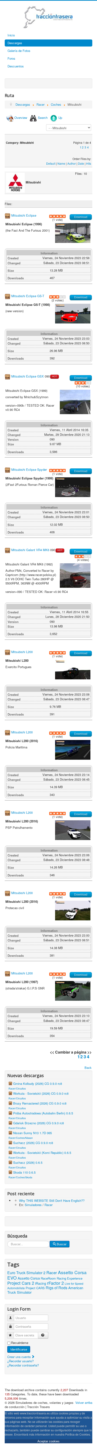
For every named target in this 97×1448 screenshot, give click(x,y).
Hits (88, 163)
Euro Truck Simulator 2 (26, 1272)
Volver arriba (83, 1402)
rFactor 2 (55, 1283)
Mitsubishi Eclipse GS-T (27, 296)
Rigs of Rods (56, 1287)
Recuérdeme (19, 1343)
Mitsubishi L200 (22, 652)
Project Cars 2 (20, 1283)
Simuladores (33, 1205)
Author (71, 163)
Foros (11, 58)
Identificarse (18, 1349)
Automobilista (16, 1288)
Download (80, 217)
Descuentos (16, 66)
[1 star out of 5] (51, 216)
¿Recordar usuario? (20, 1361)
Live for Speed (74, 1283)
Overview (20, 117)
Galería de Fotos (19, 50)
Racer (48, 1205)
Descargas (15, 43)
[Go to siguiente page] (89, 147)
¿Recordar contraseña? (23, 1365)
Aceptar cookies (48, 1441)
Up (60, 117)
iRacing (40, 1283)
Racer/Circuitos (17, 1088)
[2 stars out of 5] (52, 216)
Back (88, 1067)
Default (50, 163)
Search (43, 117)
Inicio (11, 35)
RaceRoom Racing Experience (61, 1278)
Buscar (61, 1244)
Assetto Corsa (29, 1278)
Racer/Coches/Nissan (20, 1138)
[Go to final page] (90, 147)
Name (61, 163)
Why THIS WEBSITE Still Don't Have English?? (52, 1200)
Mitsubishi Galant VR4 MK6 (30, 550)
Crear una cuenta (19, 1357)
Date (81, 163)
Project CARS (35, 1288)
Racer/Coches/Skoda (20, 1177)
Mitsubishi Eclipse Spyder (29, 469)
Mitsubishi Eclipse (23, 215)
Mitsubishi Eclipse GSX (27, 376)
